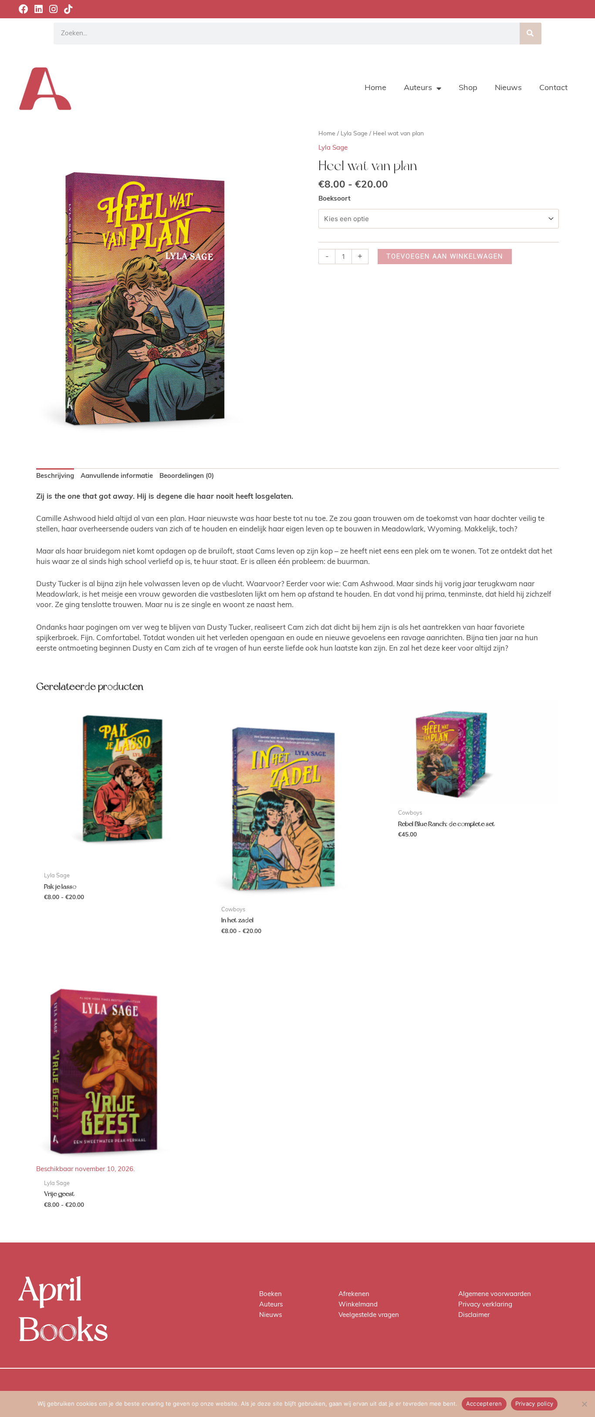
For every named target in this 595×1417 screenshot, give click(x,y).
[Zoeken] (530, 33)
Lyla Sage (354, 134)
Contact (553, 88)
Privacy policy (534, 1403)
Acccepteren (484, 1403)
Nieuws (508, 88)
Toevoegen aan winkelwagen (444, 256)
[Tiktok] (68, 9)
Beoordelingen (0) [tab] (186, 476)
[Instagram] (53, 9)
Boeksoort (334, 199)
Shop (468, 88)
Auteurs (418, 88)
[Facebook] (23, 9)
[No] (584, 1404)
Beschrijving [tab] (55, 476)
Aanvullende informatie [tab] (117, 476)
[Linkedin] (38, 9)
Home (375, 88)
